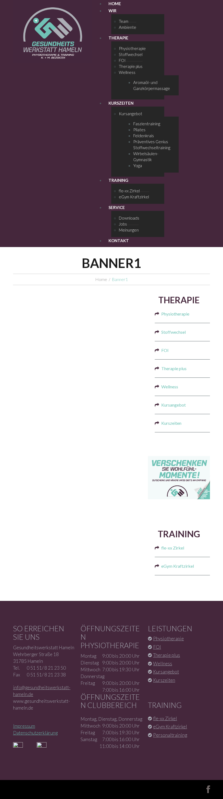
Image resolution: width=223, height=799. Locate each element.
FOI (122, 60)
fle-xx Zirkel (129, 190)
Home (101, 279)
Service (117, 207)
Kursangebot (130, 113)
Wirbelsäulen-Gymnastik (145, 156)
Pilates (139, 129)
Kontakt (119, 240)
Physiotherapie (132, 48)
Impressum (24, 726)
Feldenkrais (143, 135)
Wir (112, 10)
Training (118, 180)
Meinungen (129, 229)
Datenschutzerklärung (35, 733)
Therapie (118, 37)
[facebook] (208, 789)
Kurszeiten (121, 103)
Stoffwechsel (131, 54)
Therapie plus (131, 66)
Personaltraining (170, 735)
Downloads (129, 218)
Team (123, 21)
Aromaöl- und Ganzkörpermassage (151, 85)
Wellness (127, 72)
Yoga (137, 165)
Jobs (123, 223)
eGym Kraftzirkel (134, 196)
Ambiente (127, 27)
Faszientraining (146, 123)
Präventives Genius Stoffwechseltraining (151, 144)
